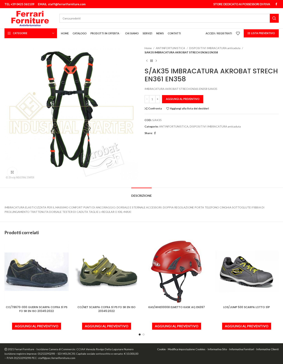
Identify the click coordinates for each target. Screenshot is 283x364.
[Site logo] (30, 18)
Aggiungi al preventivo (182, 99)
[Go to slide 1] (140, 334)
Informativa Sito (217, 349)
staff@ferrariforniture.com (67, 4)
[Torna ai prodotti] (151, 61)
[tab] (141, 193)
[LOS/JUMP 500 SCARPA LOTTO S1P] (247, 272)
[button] (36, 326)
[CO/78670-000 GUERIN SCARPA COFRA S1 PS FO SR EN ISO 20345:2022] (36, 272)
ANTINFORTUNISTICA (170, 48)
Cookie (161, 349)
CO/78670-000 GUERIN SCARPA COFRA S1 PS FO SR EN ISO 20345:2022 (36, 309)
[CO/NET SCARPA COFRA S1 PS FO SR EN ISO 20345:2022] (106, 272)
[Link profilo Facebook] (276, 4)
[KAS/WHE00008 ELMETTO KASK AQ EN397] (177, 272)
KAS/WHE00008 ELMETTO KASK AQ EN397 (176, 307)
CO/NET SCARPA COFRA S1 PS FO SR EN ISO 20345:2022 (106, 309)
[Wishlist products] (238, 33)
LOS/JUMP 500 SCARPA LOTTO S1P (246, 307)
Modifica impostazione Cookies (186, 349)
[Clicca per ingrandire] (12, 172)
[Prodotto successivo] (156, 61)
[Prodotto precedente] (147, 61)
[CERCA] (274, 18)
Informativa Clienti (267, 349)
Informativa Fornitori (241, 349)
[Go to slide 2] (144, 334)
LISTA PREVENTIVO (263, 33)
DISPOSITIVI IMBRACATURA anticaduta (214, 48)
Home (148, 48)
